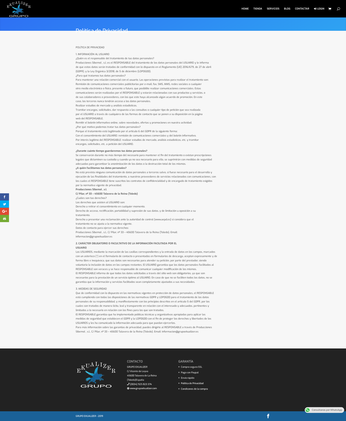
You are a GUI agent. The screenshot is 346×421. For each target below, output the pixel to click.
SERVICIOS (273, 9)
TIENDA (257, 9)
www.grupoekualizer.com (143, 388)
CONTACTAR (302, 9)
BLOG (287, 9)
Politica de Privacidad (192, 383)
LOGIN (320, 8)
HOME (245, 9)
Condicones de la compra (194, 388)
